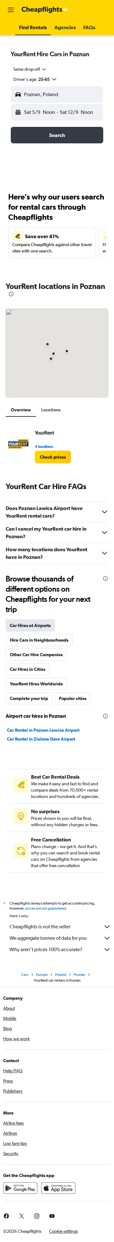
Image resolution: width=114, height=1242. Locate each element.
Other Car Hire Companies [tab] (36, 654)
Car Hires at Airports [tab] (30, 625)
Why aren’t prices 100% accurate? (46, 949)
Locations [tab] (50, 409)
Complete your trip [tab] (29, 698)
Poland (60, 974)
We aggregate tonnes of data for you (48, 938)
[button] (11, 10)
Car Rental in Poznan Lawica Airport (43, 730)
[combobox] (30, 69)
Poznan (79, 974)
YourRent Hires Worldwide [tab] (36, 683)
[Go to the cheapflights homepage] (45, 10)
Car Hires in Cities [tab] (27, 669)
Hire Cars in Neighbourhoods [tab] (39, 640)
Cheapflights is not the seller (40, 927)
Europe (42, 974)
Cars (24, 974)
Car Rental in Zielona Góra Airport (41, 739)
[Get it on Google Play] (20, 1188)
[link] (53, 457)
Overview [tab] (21, 409)
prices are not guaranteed (45, 908)
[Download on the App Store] (58, 1188)
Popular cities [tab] (72, 698)
